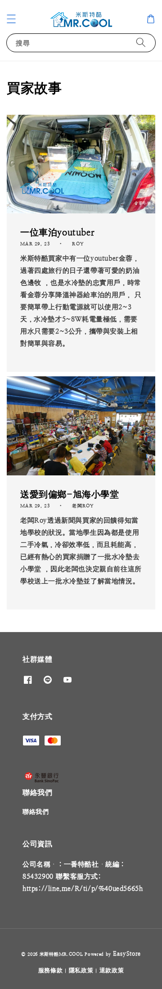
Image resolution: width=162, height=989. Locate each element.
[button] (11, 19)
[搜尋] (140, 42)
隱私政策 (81, 970)
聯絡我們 (35, 811)
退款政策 (111, 970)
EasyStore (127, 953)
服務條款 (50, 970)
